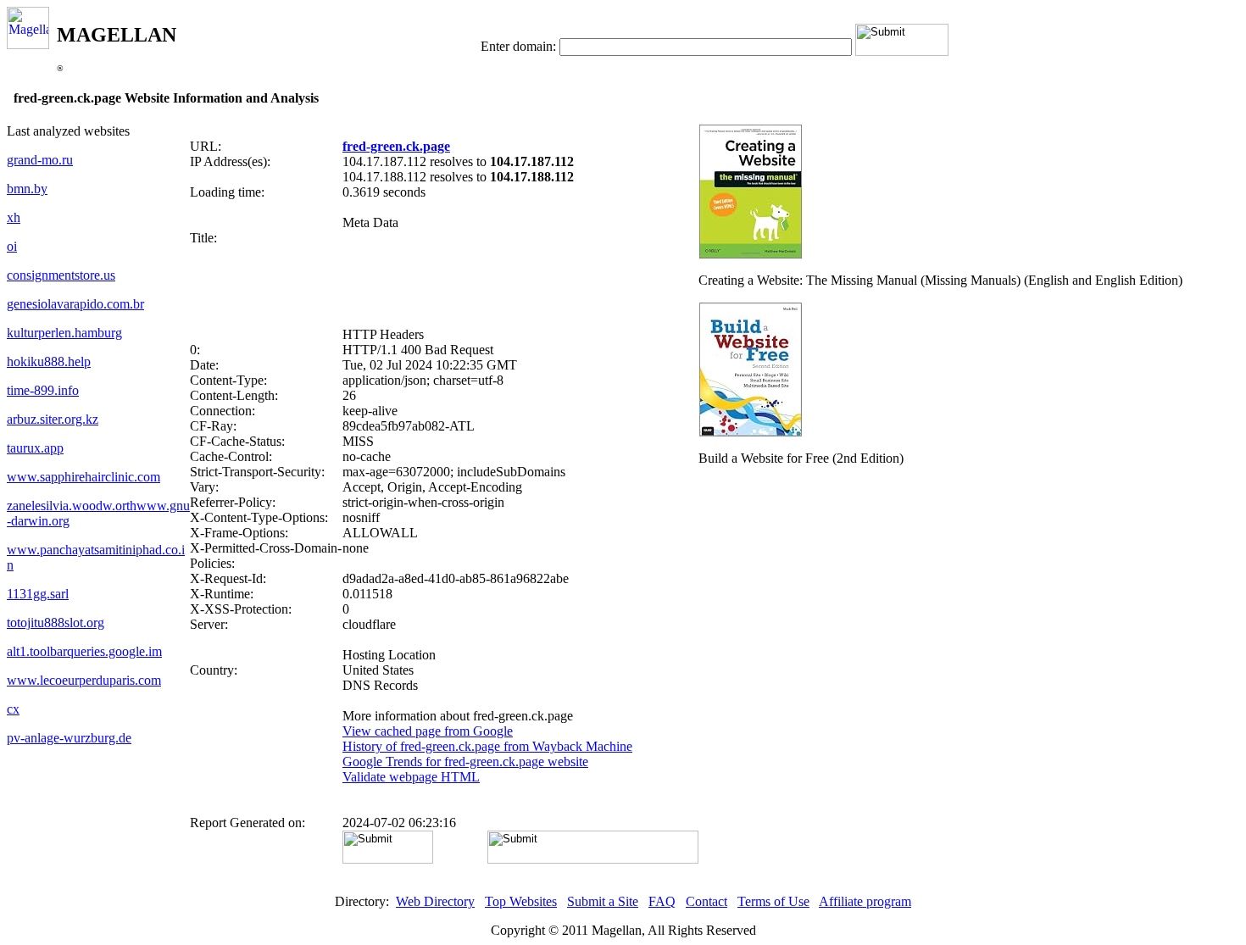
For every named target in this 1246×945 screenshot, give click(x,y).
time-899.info (43, 390)
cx (13, 709)
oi (12, 246)
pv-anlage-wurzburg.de (69, 738)
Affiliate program (865, 901)
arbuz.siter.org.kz (52, 419)
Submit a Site (602, 901)
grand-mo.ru (40, 160)
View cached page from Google (427, 731)
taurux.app (35, 448)
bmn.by (27, 188)
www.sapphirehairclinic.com (83, 477)
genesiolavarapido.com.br (75, 304)
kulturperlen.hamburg (64, 332)
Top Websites (521, 901)
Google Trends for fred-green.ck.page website (465, 761)
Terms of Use (773, 901)
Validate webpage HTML (411, 777)
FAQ (662, 901)
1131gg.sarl (38, 593)
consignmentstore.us (61, 275)
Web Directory (435, 901)
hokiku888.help (49, 361)
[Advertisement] (444, 286)
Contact (706, 901)
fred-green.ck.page (396, 146)
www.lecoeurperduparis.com (84, 680)
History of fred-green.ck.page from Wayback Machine (487, 746)
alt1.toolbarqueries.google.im (84, 651)
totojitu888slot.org (55, 622)
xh (13, 217)
